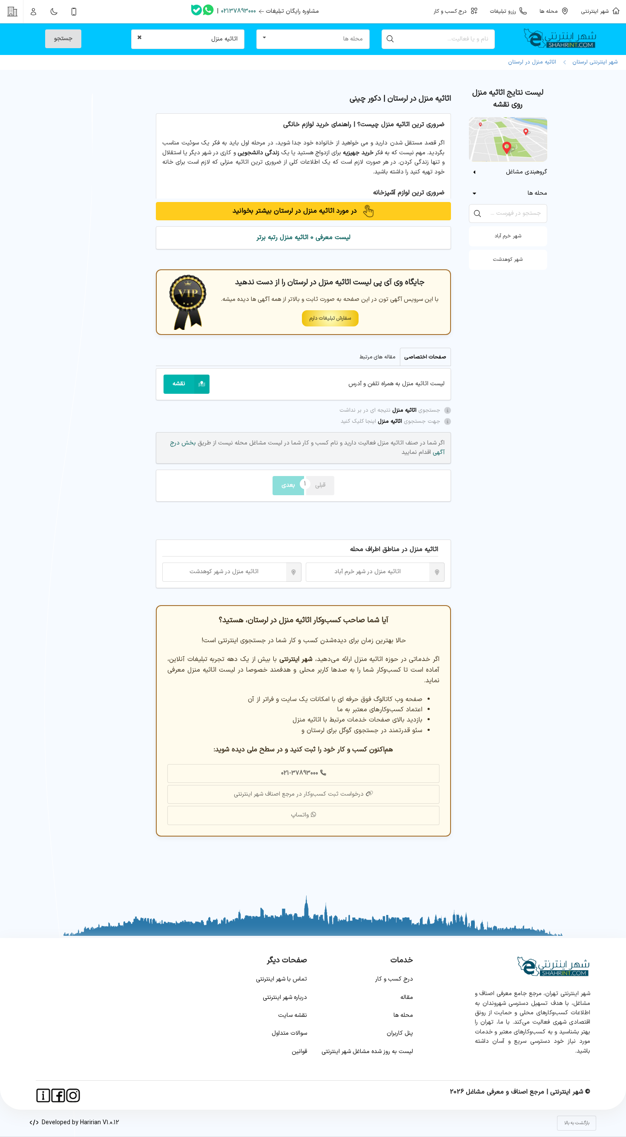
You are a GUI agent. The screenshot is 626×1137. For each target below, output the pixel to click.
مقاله (406, 997)
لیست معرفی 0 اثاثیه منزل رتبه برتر (303, 237)
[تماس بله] (196, 12)
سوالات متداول (289, 1033)
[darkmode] (53, 11)
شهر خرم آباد (507, 236)
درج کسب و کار (394, 979)
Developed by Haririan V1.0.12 (78, 1122)
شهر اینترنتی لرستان (593, 62)
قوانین (299, 1051)
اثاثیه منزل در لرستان (532, 62)
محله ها (403, 1015)
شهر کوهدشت (508, 259)
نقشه (178, 383)
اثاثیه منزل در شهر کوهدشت (224, 571)
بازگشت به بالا (576, 1123)
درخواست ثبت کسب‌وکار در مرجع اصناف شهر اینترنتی (299, 794)
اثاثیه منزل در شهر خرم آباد (367, 571)
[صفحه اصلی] (563, 39)
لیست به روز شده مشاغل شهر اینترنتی (367, 1051)
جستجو (63, 38)
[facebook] (58, 1095)
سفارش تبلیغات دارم (330, 318)
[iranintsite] (43, 1095)
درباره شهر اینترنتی (285, 997)
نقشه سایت (292, 1015)
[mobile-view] (74, 11)
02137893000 (238, 11)
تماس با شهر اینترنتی (281, 979)
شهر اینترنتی (596, 11)
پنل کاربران (400, 1033)
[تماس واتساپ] (208, 11)
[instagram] (73, 1095)
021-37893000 (299, 773)
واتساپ (300, 815)
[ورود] (33, 11)
